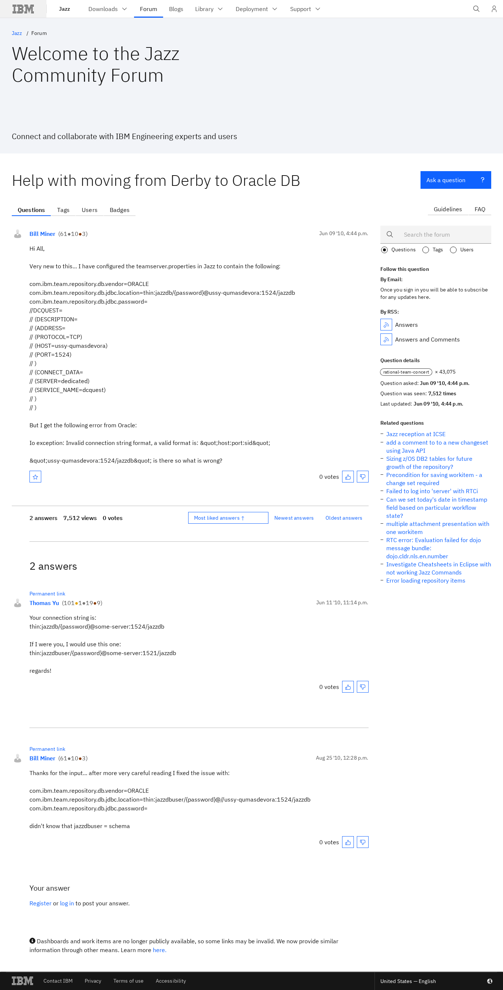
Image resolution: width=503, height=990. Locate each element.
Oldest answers (344, 518)
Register (40, 903)
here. (159, 950)
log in (67, 903)
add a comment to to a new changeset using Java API (437, 446)
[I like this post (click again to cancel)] (348, 476)
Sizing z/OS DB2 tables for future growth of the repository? (429, 462)
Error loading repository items (425, 580)
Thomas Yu (44, 603)
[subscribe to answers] (386, 324)
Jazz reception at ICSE (416, 434)
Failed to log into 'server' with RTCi (432, 491)
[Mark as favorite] (35, 476)
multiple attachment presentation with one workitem (437, 527)
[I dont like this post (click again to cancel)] (363, 476)
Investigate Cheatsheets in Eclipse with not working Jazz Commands (438, 568)
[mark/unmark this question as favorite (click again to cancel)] (35, 476)
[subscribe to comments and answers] (386, 339)
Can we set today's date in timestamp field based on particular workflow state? (436, 507)
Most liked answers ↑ (219, 518)
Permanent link (47, 593)
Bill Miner (42, 233)
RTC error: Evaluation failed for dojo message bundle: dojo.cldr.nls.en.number (433, 548)
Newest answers (294, 518)
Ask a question (445, 180)
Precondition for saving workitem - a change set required (434, 479)
